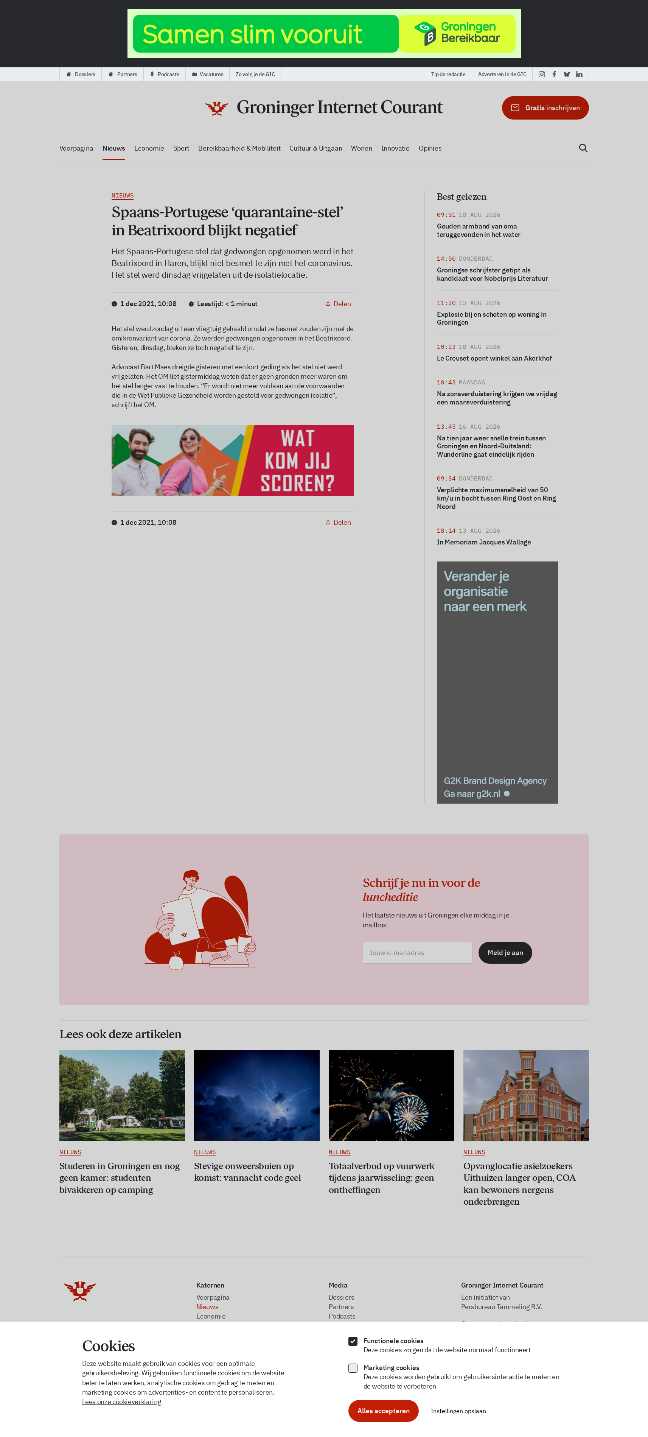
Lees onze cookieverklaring (122, 1401)
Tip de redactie (448, 74)
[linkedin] (579, 74)
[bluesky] (567, 74)
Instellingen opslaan (458, 1411)
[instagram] (542, 74)
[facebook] (554, 74)
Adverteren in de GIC (502, 74)
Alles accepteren (383, 1410)
